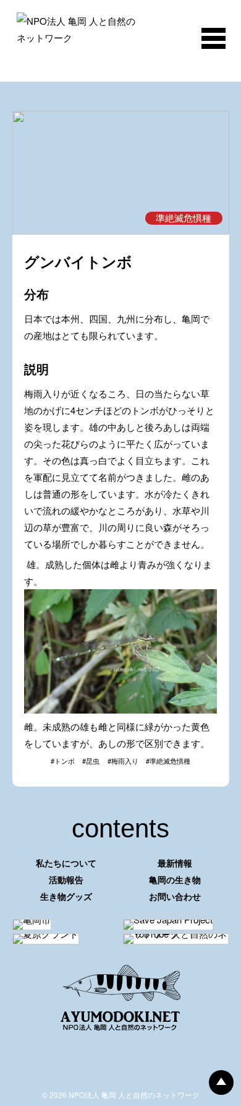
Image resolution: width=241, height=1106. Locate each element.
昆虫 (92, 761)
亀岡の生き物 (175, 879)
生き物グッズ (66, 896)
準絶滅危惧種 (170, 761)
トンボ (64, 761)
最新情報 (175, 863)
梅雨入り (124, 761)
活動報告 (66, 879)
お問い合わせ (175, 896)
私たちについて (66, 863)
